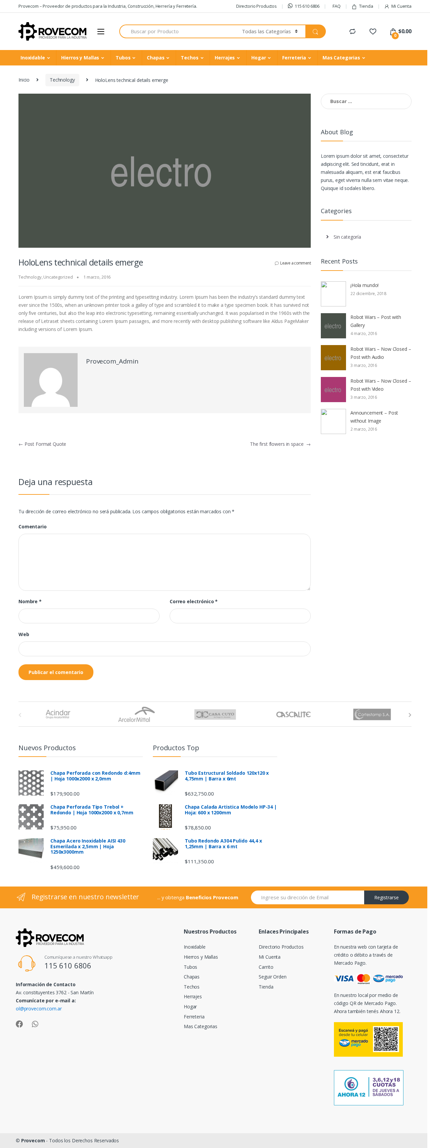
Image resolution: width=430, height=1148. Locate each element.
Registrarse (386, 897)
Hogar (258, 57)
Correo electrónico (194, 602)
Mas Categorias (341, 57)
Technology (62, 80)
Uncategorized (58, 277)
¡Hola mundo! (364, 285)
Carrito (266, 967)
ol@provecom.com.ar (38, 1008)
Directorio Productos (256, 6)
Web (23, 634)
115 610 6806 (307, 6)
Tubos (123, 57)
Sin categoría (347, 237)
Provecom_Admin (112, 361)
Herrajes (225, 57)
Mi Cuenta (401, 6)
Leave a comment (295, 263)
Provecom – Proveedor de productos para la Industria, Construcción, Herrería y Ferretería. (107, 6)
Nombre (30, 602)
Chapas (155, 57)
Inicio (24, 80)
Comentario (32, 527)
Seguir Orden (272, 976)
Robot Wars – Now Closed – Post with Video (380, 385)
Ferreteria (294, 57)
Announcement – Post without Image (374, 417)
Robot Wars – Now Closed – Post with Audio (380, 353)
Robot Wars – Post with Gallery (375, 321)
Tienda (366, 6)
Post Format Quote (42, 444)
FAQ (337, 6)
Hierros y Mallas (80, 57)
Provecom (33, 1140)
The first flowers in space (280, 444)
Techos (189, 57)
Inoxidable (32, 57)
